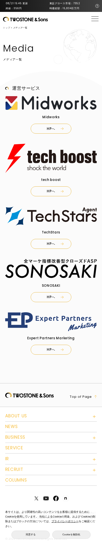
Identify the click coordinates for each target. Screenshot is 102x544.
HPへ (51, 128)
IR (7, 459)
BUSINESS (15, 437)
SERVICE (14, 448)
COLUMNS (16, 480)
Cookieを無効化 (71, 534)
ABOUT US (16, 416)
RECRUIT (14, 469)
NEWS (11, 426)
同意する (31, 534)
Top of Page (81, 396)
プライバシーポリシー (65, 521)
